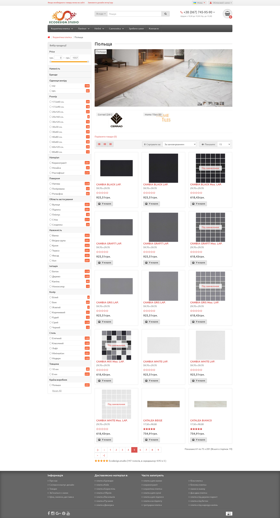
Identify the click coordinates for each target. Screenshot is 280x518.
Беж (54, 302)
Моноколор (58, 286)
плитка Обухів (103, 492)
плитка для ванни (152, 480)
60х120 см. (58, 146)
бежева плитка (198, 484)
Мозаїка (56, 167)
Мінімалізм (58, 353)
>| (104, 455)
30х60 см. (57, 131)
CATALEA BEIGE (152, 420)
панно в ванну (197, 488)
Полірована (58, 188)
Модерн (56, 358)
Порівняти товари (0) (106, 136)
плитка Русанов (104, 500)
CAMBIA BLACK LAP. (108, 184)
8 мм (54, 374)
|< (98, 449)
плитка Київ (102, 484)
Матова (56, 183)
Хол (54, 260)
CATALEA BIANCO (201, 420)
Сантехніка (115, 28)
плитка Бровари (104, 480)
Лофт (55, 348)
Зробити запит (136, 28)
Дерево (56, 276)
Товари (53, 488)
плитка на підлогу (152, 500)
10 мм (55, 369)
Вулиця (56, 204)
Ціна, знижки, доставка (61, 496)
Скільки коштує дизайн (61, 484)
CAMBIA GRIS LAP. (107, 302)
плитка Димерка (105, 504)
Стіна (55, 219)
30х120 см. (58, 121)
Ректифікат (58, 172)
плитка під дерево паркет (203, 496)
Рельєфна (57, 193)
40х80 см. (57, 136)
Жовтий (56, 307)
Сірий (55, 322)
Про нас (53, 480)
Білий (55, 297)
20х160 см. (58, 116)
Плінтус (56, 214)
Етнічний (56, 338)
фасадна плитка (198, 492)
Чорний (56, 327)
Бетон (55, 271)
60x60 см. (57, 141)
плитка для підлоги (153, 496)
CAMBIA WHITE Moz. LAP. (112, 420)
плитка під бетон (199, 500)
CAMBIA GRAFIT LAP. (109, 243)
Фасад (55, 255)
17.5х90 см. (58, 106)
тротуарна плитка (152, 504)
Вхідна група (58, 240)
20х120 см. (58, 111)
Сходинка (57, 224)
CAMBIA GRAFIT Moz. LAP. (206, 243)
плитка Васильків (105, 496)
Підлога (56, 209)
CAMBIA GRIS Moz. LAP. (204, 302)
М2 (53, 85)
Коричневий (58, 312)
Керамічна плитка (60, 28)
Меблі (97, 28)
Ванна (55, 235)
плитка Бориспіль (105, 488)
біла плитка (196, 480)
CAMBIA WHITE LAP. (155, 361)
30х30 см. (57, 126)
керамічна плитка (152, 488)
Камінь (55, 281)
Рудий (55, 317)
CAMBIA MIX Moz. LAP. (110, 361)
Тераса (55, 250)
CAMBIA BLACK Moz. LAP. (206, 184)
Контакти (154, 28)
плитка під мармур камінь (204, 504)
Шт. (54, 90)
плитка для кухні (152, 492)
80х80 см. (57, 151)
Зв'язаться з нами (58, 492)
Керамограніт (59, 162)
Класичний (58, 343)
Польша (56, 384)
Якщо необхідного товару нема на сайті (66, 2)
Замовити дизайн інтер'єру (100, 2)
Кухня (55, 245)
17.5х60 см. (58, 101)
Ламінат (82, 28)
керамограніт (150, 484)
